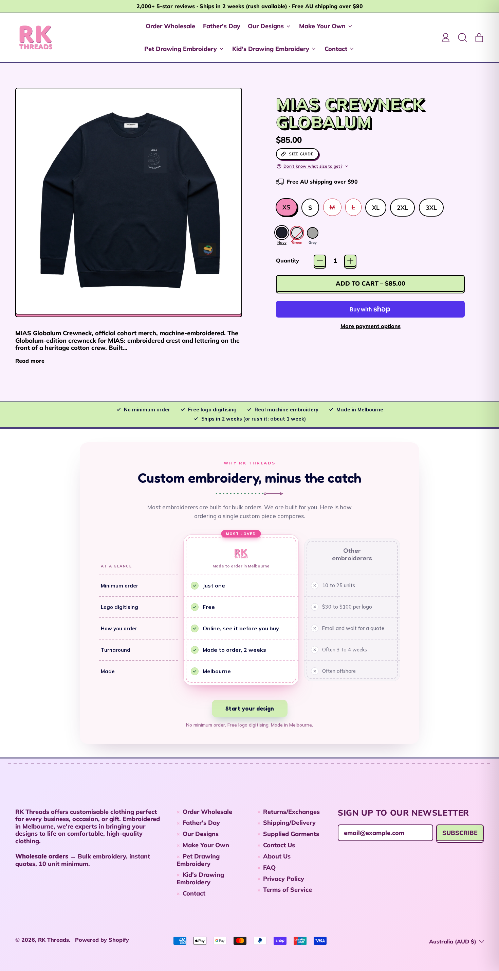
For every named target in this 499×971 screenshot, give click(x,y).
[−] (320, 261)
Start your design (249, 708)
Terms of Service (287, 889)
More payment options (370, 326)
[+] (350, 261)
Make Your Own (206, 845)
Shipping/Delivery (289, 823)
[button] (462, 37)
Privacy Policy (283, 879)
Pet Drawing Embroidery (198, 860)
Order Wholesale (170, 26)
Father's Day (221, 26)
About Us (277, 856)
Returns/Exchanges (291, 812)
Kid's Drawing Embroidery (200, 878)
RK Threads (53, 939)
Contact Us (279, 845)
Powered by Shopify (102, 939)
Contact (194, 893)
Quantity (287, 260)
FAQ (269, 867)
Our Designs (201, 834)
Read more (29, 361)
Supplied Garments (291, 834)
